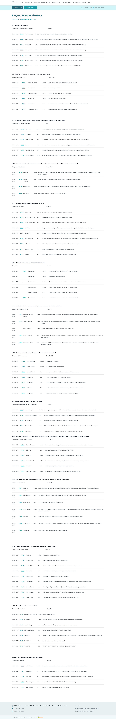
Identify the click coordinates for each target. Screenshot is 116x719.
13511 (22, 445)
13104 (21, 55)
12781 (22, 145)
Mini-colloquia (56, 2)
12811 (21, 425)
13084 (22, 666)
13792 (21, 238)
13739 (22, 671)
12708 (21, 646)
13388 (21, 244)
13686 (21, 625)
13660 (23, 366)
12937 (23, 382)
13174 (21, 60)
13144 (20, 186)
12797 (21, 619)
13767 (21, 415)
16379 (20, 321)
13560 (21, 228)
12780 (21, 614)
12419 (22, 687)
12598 (20, 509)
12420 (20, 502)
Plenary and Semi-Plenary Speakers (40, 2)
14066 (21, 50)
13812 (22, 150)
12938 (23, 93)
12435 (23, 377)
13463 (22, 555)
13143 (21, 222)
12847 (22, 134)
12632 (21, 212)
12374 (21, 217)
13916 (20, 530)
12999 (20, 314)
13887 (22, 471)
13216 (21, 44)
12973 (21, 34)
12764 (20, 172)
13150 (20, 516)
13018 (21, 640)
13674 (21, 410)
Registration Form (31, 7)
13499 (22, 560)
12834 (22, 460)
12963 (23, 104)
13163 (21, 635)
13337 (21, 420)
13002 (20, 335)
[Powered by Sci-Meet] (41, 717)
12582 (20, 179)
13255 (23, 393)
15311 (20, 488)
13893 (22, 466)
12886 (22, 155)
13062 (22, 597)
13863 (23, 387)
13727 (21, 431)
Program (27, 2)
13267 (20, 495)
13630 (23, 372)
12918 (22, 455)
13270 (22, 676)
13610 (21, 630)
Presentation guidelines (79, 2)
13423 (22, 450)
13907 (23, 98)
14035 (21, 39)
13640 (22, 139)
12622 (23, 82)
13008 (20, 193)
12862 (22, 682)
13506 (23, 361)
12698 (22, 592)
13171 (21, 249)
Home (21, 2)
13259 (22, 571)
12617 (24, 297)
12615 (22, 587)
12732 (23, 88)
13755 (21, 65)
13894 (22, 576)
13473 (23, 109)
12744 (22, 565)
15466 (20, 523)
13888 (22, 129)
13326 (21, 254)
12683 (24, 271)
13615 (22, 581)
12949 (20, 342)
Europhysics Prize (66, 2)
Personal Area (18, 7)
